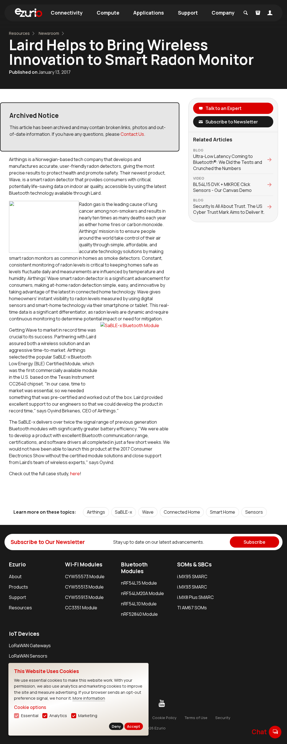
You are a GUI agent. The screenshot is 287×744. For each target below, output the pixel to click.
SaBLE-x (123, 512)
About (15, 576)
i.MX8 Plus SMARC (195, 597)
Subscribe (254, 542)
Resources (19, 33)
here (75, 473)
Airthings (96, 512)
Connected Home (182, 512)
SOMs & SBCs (194, 564)
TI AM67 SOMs (192, 608)
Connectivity (67, 12)
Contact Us (132, 134)
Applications (148, 12)
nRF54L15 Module (139, 583)
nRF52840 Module (139, 614)
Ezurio (17, 564)
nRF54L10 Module (139, 604)
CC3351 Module (81, 608)
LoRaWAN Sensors (28, 656)
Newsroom (49, 33)
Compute (108, 12)
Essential (29, 715)
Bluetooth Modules (134, 568)
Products (18, 587)
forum (275, 732)
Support (188, 12)
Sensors (254, 512)
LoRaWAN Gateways (30, 645)
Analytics (58, 715)
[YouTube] (161, 703)
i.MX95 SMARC (192, 576)
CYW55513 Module (84, 587)
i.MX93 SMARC (192, 587)
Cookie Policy (164, 717)
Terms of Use (196, 717)
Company (223, 12)
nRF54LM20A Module (142, 593)
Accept (133, 726)
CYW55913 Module (84, 597)
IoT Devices (24, 633)
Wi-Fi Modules (83, 564)
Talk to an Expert (223, 108)
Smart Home (222, 512)
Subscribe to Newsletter (231, 122)
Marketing (87, 715)
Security (222, 717)
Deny (116, 726)
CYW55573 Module (85, 576)
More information (89, 698)
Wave (148, 512)
